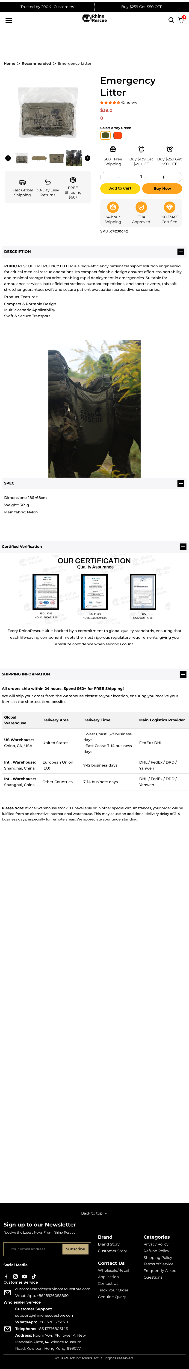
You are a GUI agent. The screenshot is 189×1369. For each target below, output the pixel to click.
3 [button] (96, 1190)
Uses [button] (105, 952)
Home (9, 63)
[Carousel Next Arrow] (87, 158)
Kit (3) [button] (78, 943)
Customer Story (112, 1251)
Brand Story (109, 1244)
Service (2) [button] (172, 943)
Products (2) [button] (147, 943)
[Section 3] (169, 149)
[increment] (163, 177)
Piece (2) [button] (123, 943)
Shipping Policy (158, 1257)
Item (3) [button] (60, 943)
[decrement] (118, 177)
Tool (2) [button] (87, 952)
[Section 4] (141, 149)
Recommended (36, 63)
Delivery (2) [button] (100, 943)
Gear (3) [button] (40, 943)
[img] (14, 983)
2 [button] (89, 1190)
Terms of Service (159, 1264)
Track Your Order (113, 1290)
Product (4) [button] (17, 943)
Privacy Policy (156, 1244)
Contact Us (108, 1283)
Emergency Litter (27, 977)
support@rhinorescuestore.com (44, 1315)
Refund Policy (156, 1251)
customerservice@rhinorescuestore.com (53, 1289)
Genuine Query (112, 1297)
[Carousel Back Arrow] (8, 158)
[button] (110, 102)
